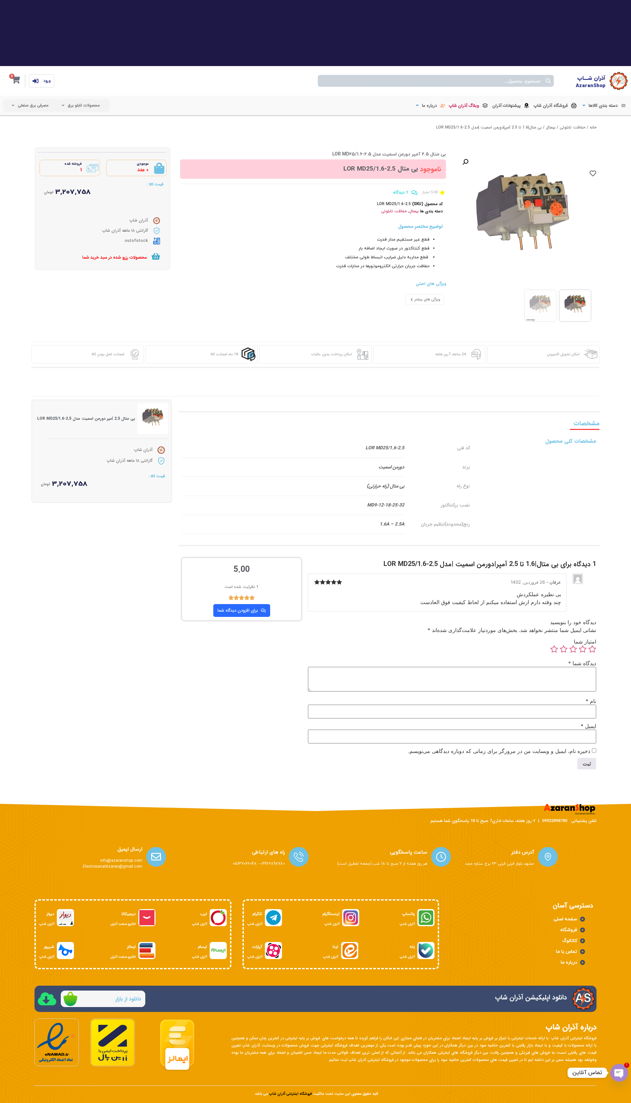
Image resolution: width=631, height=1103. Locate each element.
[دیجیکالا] (146, 917)
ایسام (202, 947)
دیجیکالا (129, 914)
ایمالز (131, 947)
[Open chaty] (619, 1073)
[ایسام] (218, 950)
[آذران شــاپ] (619, 81)
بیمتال (550, 127)
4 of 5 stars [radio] (564, 649)
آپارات (257, 947)
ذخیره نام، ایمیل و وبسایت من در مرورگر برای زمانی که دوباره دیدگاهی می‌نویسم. (499, 751)
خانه (593, 127)
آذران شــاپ (591, 78)
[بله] (425, 950)
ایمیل (588, 726)
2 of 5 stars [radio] (583, 649)
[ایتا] (349, 950)
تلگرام (257, 914)
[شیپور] (65, 950)
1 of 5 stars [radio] (592, 649)
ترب (203, 914)
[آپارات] (273, 950)
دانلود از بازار (128, 999)
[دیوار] (65, 917)
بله (412, 947)
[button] (603, 106)
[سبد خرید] (156, 256)
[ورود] (35, 81)
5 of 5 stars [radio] (554, 649)
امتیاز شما (585, 641)
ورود (47, 81)
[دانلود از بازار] (70, 999)
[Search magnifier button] (548, 81)
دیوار (50, 914)
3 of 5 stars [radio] (573, 649)
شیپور (49, 947)
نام (591, 701)
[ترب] (218, 917)
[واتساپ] (425, 917)
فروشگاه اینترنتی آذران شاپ (290, 1094)
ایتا (335, 947)
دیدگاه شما (582, 663)
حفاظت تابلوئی (572, 127)
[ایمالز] (146, 950)
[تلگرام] (273, 917)
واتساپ (408, 914)
